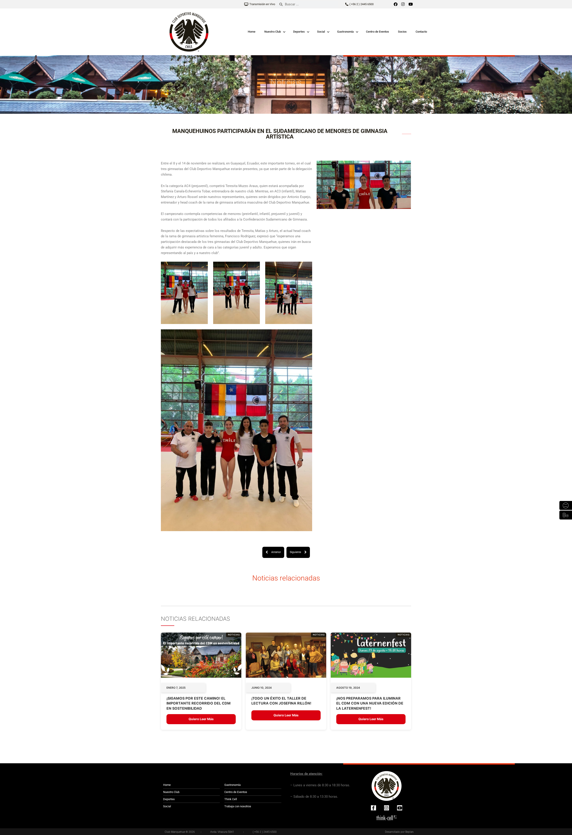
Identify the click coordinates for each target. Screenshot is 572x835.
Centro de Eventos (377, 31)
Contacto (421, 31)
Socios (402, 31)
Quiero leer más (201, 719)
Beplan (409, 831)
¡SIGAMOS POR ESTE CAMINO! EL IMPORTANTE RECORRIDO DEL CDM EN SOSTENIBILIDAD (198, 703)
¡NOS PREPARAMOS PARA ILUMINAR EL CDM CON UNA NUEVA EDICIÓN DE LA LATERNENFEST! (369, 703)
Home (251, 31)
